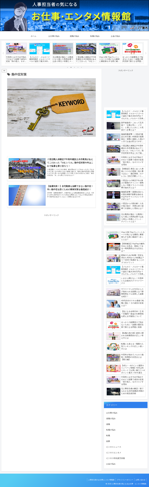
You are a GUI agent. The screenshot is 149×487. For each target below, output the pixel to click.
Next (146, 53)
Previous (3, 53)
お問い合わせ (140, 480)
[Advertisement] (51, 147)
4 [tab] (78, 67)
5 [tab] (81, 67)
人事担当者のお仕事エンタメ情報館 (101, 480)
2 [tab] (71, 67)
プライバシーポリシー (125, 480)
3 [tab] (74, 67)
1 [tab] (67, 67)
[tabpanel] (16, 53)
